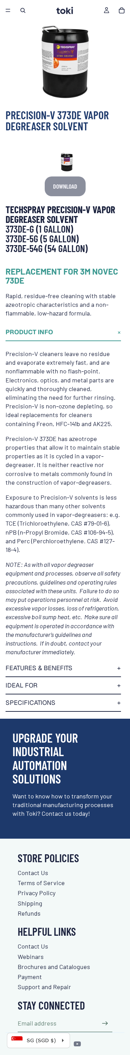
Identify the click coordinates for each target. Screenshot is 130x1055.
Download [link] (65, 186)
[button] (63, 332)
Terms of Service (41, 883)
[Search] (23, 10)
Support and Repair (44, 987)
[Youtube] (77, 1044)
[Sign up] (105, 1023)
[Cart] (121, 10)
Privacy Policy (36, 893)
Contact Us (33, 872)
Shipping (30, 903)
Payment (30, 976)
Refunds (29, 913)
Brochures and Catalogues (54, 966)
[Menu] (8, 10)
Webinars (31, 956)
